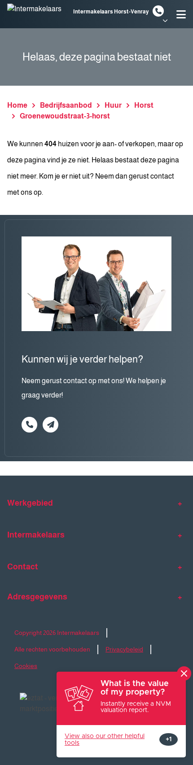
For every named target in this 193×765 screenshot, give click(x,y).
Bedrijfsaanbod (66, 105)
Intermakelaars (36, 534)
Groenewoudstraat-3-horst (65, 116)
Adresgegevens (37, 596)
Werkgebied (30, 502)
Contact (22, 566)
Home (17, 105)
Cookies (25, 665)
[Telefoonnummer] (158, 11)
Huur (113, 105)
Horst (144, 105)
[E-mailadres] (50, 425)
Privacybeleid (124, 649)
